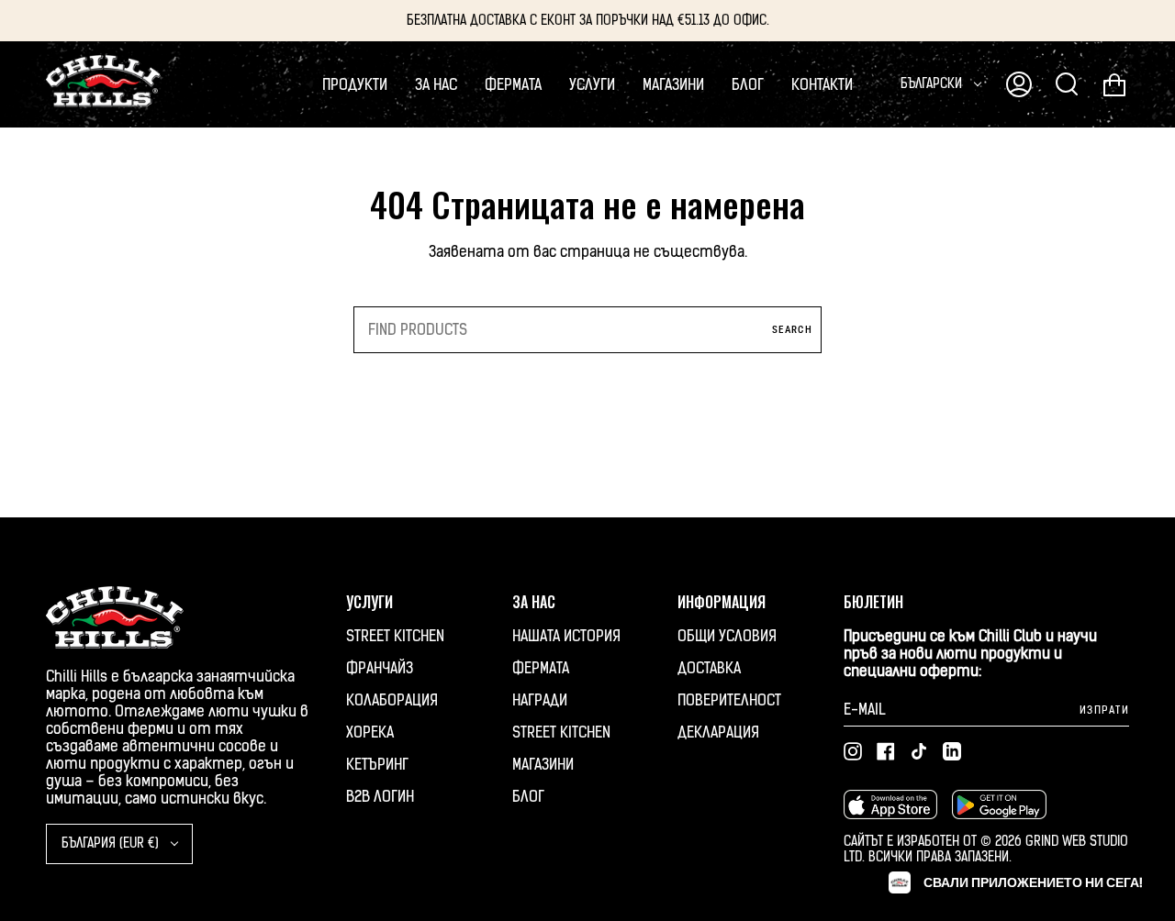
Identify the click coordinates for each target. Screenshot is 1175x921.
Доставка (709, 668)
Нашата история (566, 636)
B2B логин (380, 796)
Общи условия (727, 636)
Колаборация (392, 700)
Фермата (540, 668)
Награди (539, 700)
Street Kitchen (395, 636)
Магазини (543, 764)
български (933, 84)
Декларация (718, 732)
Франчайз (379, 668)
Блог (528, 796)
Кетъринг (377, 764)
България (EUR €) (112, 843)
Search (792, 330)
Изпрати (1104, 710)
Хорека (370, 732)
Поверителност (729, 700)
